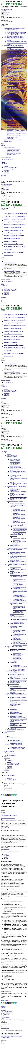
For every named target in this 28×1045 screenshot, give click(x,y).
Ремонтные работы (11, 154)
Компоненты (10, 138)
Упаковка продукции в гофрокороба (16, 119)
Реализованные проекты (10, 168)
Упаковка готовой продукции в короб (13, 114)
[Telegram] (16, 795)
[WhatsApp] (12, 795)
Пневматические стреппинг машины (16, 90)
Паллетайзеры (10, 95)
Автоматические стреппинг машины (16, 80)
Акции (2, 143)
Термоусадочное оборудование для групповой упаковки (15, 72)
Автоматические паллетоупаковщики (16, 32)
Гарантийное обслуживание (14, 153)
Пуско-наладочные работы (13, 149)
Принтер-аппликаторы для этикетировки (13, 59)
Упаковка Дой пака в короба (14, 118)
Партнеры (6, 171)
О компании (4, 163)
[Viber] (10, 795)
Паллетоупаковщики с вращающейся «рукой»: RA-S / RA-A (16, 34)
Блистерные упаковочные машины (12, 139)
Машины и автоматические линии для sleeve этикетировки (16, 74)
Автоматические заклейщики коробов (16, 49)
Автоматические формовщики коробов (17, 41)
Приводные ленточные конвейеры (15, 102)
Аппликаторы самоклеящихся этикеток (17, 55)
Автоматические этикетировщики (15, 56)
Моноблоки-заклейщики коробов (15, 51)
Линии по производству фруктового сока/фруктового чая (16, 136)
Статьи (3, 162)
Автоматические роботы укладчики (13, 96)
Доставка (6, 858)
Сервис (3, 145)
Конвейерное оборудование (11, 98)
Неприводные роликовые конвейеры (16, 99)
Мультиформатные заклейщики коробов (17, 52)
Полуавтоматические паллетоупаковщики (12, 30)
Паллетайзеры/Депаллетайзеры (12, 92)
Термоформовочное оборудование (12, 113)
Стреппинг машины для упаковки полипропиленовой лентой (15, 82)
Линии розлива (8, 121)
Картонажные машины (10, 106)
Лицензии (6, 170)
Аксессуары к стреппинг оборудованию (17, 91)
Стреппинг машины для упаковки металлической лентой (15, 85)
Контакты (3, 175)
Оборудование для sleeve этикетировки (14, 63)
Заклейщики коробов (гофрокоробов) (13, 45)
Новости (6, 166)
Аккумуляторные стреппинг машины (16, 87)
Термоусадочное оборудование (12, 64)
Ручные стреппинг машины (14, 88)
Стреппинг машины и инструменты (13, 76)
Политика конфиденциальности (9, 1034)
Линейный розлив (11, 123)
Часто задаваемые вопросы (10, 167)
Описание (6, 854)
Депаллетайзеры (11, 94)
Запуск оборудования (9, 147)
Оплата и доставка (6, 157)
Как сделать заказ (8, 159)
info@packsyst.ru (5, 14)
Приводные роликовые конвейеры (15, 100)
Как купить (6, 855)
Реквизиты (6, 173)
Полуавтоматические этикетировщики (16, 61)
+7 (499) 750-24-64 (7, 9)
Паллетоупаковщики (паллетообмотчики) (14, 28)
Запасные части (8, 141)
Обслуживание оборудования (11, 151)
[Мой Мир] (6, 795)
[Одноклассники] (3, 795)
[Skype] (14, 795)
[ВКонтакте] (1, 795)
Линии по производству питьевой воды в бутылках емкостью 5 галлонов (17, 131)
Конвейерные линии (12, 104)
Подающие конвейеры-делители (15, 103)
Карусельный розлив (12, 122)
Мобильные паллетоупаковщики (15, 36)
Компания (3, 1006)
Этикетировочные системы (14, 57)
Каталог (3, 25)
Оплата (5, 857)
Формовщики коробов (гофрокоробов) (13, 37)
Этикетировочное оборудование (12, 53)
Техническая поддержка (13, 150)
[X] (8, 795)
